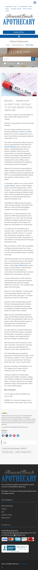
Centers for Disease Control (23, 452)
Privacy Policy (5, 518)
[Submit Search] (33, 59)
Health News (11, 63)
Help (15, 6)
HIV (11, 396)
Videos (22, 63)
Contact (4, 509)
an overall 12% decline (25, 132)
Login (7, 11)
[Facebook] (35, 2)
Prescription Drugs (7, 452)
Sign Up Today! (27, 8)
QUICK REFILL (19, 32)
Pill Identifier (22, 6)
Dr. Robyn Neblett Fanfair (20, 265)
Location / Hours (16, 8)
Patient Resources (17, 45)
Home (8, 45)
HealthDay (14, 427)
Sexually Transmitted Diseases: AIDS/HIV (14, 448)
